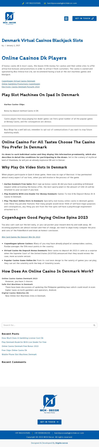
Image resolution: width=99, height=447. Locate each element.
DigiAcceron (62, 443)
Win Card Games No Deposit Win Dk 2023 (21, 237)
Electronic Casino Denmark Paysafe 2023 (21, 87)
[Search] (94, 325)
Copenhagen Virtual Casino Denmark (18, 81)
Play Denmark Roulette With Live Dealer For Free (24, 342)
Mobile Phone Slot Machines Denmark (19, 354)
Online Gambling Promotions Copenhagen (21, 84)
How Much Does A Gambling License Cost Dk (22, 338)
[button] (66, 18)
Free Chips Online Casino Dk (14, 350)
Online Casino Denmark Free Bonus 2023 (20, 346)
